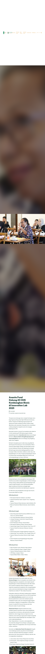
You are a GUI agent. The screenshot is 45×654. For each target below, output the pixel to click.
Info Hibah (21, 33)
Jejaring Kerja (24, 33)
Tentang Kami (17, 33)
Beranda (13, 32)
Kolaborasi (29, 32)
